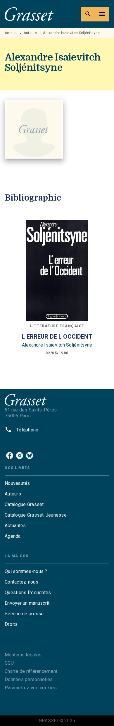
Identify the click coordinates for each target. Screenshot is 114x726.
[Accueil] (29, 14)
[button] (57, 483)
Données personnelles (29, 679)
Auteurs (30, 33)
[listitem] (10, 456)
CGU (9, 663)
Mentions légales (23, 655)
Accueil (11, 33)
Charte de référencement (31, 671)
